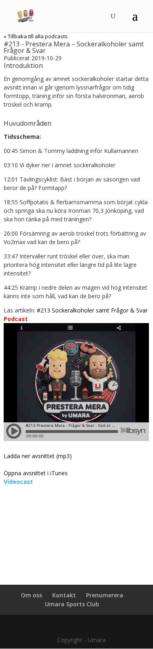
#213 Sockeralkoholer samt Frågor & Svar (92, 310)
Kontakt (64, 595)
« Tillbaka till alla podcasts (36, 36)
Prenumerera (104, 595)
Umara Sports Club (72, 604)
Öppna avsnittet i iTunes (36, 473)
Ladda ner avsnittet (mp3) (38, 456)
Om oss (31, 595)
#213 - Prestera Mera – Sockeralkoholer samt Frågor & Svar (74, 47)
